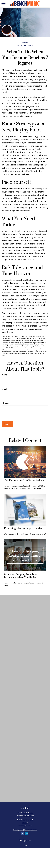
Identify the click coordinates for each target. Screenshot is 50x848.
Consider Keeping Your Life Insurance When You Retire (20, 575)
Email (4, 389)
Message (6, 403)
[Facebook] (22, 833)
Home (25, 845)
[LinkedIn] (26, 833)
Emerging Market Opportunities (23, 528)
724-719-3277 (28, 813)
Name (4, 374)
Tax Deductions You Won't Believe (24, 480)
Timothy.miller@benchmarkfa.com (25, 830)
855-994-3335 (28, 816)
